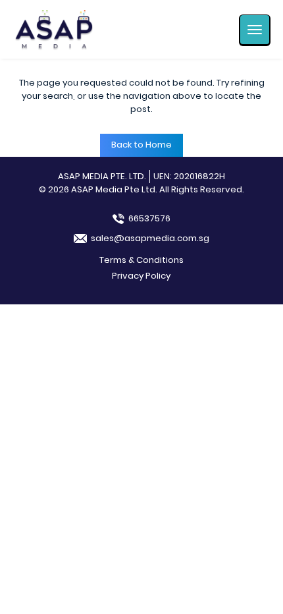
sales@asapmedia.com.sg (150, 238)
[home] (53, 29)
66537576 (149, 218)
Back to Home (141, 144)
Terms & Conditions (141, 260)
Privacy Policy (141, 275)
